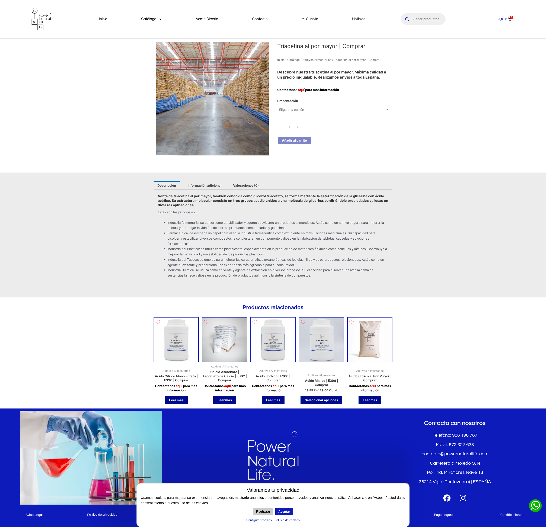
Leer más (176, 400)
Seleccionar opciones (321, 400)
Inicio (103, 19)
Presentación (287, 101)
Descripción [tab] (166, 185)
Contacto (260, 19)
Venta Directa (207, 19)
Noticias (358, 19)
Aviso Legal (34, 515)
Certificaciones (511, 515)
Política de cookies (287, 520)
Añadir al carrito (294, 140)
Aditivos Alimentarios (316, 59)
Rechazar (263, 511)
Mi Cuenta (310, 19)
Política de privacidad (102, 514)
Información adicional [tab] (204, 185)
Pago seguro (443, 515)
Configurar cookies (259, 520)
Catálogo (148, 19)
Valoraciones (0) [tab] (246, 185)
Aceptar (284, 511)
